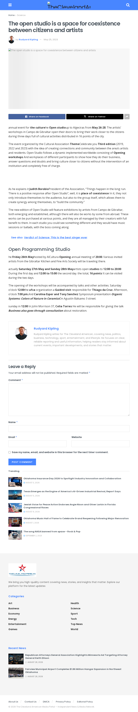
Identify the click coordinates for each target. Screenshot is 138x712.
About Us (13, 701)
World (74, 629)
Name (13, 422)
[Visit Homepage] (68, 5)
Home (11, 15)
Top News (77, 624)
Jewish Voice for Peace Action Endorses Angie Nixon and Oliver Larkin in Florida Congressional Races (70, 506)
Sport (74, 613)
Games (12, 629)
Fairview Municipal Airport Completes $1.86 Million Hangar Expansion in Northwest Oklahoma (73, 671)
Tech (74, 619)
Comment (15, 380)
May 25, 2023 (51, 39)
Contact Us (31, 701)
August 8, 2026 (32, 511)
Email (12, 437)
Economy (14, 613)
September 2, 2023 (33, 535)
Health (75, 603)
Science (21, 15)
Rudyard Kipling (28, 39)
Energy (12, 619)
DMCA (46, 701)
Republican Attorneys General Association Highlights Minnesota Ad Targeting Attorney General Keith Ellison (76, 656)
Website (77, 437)
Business (13, 608)
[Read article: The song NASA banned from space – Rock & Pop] (15, 535)
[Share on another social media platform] (127, 116)
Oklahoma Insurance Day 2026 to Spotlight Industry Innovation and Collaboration (72, 478)
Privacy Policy (63, 701)
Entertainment (17, 624)
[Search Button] (128, 5)
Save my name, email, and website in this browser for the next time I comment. (60, 452)
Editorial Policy (85, 701)
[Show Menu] (10, 5)
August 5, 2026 (32, 496)
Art (10, 603)
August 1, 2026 (32, 523)
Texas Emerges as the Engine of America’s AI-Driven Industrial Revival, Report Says (72, 491)
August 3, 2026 (32, 482)
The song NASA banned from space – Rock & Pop (52, 531)
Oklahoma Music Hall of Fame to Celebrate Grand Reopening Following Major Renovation (76, 518)
